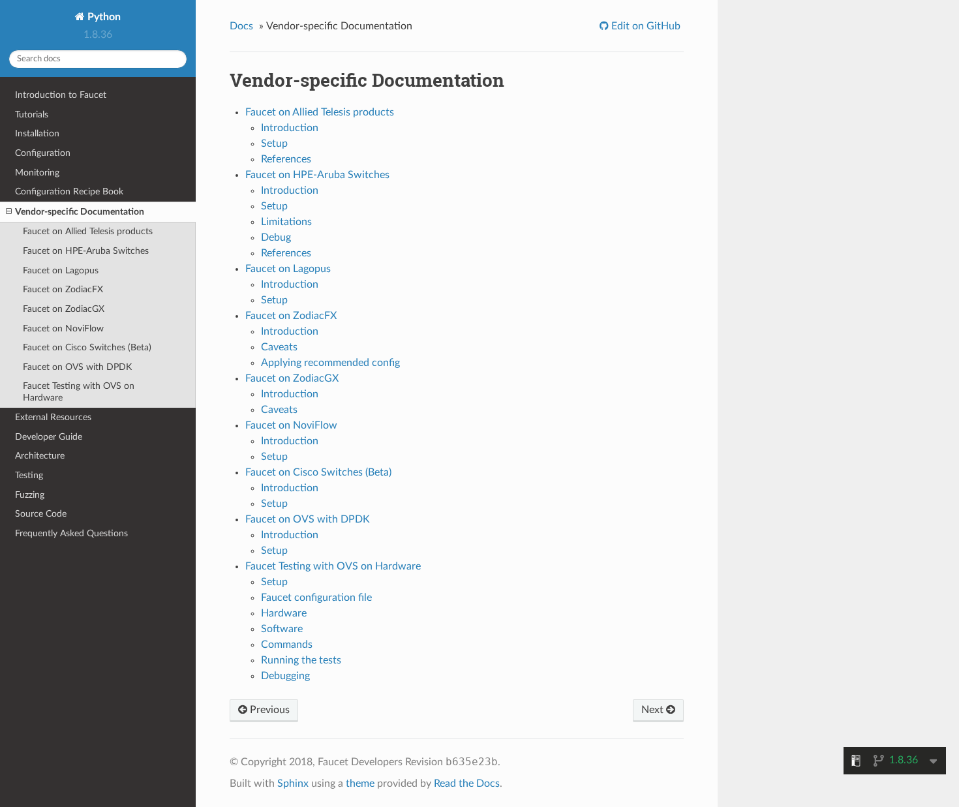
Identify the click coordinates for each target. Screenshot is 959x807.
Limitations (286, 222)
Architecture (40, 456)
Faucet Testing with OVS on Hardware (78, 392)
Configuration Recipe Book (69, 191)
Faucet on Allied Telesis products (88, 231)
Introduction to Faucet (60, 95)
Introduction (289, 128)
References (286, 159)
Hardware (284, 613)
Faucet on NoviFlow (63, 328)
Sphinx (293, 783)
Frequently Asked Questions (71, 533)
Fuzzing (29, 495)
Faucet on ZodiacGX (63, 309)
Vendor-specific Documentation (79, 212)
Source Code (41, 514)
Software (282, 629)
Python (103, 17)
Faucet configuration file (316, 597)
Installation (37, 133)
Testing (29, 475)
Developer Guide (48, 437)
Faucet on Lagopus (61, 270)
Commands (286, 644)
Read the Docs (467, 783)
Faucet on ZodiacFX (63, 289)
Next (653, 710)
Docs (241, 26)
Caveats (279, 347)
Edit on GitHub (644, 26)
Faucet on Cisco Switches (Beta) (87, 347)
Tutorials (31, 114)
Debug (276, 237)
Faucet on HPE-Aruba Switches (86, 251)
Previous (268, 710)
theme (360, 783)
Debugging (285, 676)
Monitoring (37, 172)
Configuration (42, 153)
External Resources (53, 417)
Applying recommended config (330, 363)
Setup (274, 143)
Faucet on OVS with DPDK (77, 367)
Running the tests (301, 660)
